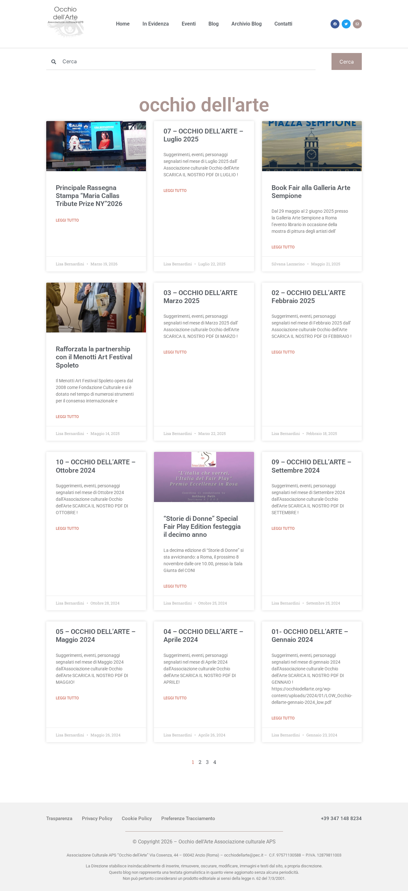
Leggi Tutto (67, 220)
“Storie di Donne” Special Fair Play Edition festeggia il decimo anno (202, 526)
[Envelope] (357, 23)
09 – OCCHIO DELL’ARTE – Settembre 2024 (311, 466)
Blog (213, 24)
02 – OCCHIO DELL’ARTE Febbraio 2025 (309, 297)
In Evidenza (155, 24)
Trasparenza (59, 818)
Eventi (189, 24)
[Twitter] (346, 23)
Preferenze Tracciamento (188, 818)
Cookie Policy (137, 818)
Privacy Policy (97, 818)
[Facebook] (335, 23)
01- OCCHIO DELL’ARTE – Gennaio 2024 (310, 636)
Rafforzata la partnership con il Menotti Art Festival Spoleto (94, 357)
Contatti (283, 24)
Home (123, 24)
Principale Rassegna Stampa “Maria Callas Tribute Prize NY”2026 (89, 196)
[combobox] (181, 61)
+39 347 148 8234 (341, 818)
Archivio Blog (246, 24)
